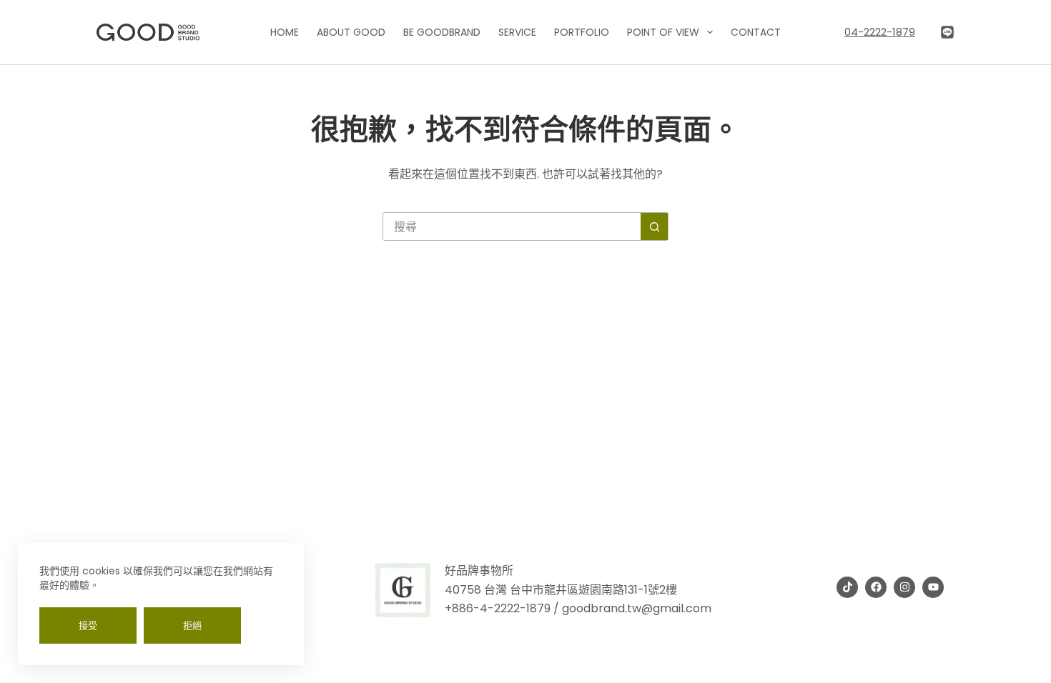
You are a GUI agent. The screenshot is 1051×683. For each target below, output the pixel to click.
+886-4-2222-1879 (498, 608)
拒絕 (192, 625)
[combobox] (512, 226)
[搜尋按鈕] (654, 226)
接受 (88, 625)
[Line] (947, 32)
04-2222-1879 (879, 31)
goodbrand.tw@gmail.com (636, 608)
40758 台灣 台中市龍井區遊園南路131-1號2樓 (561, 590)
